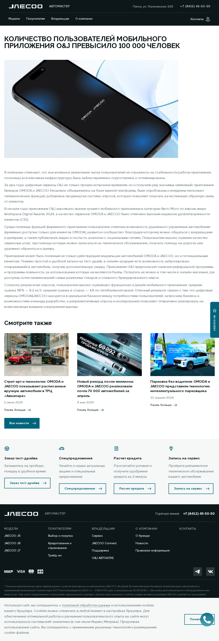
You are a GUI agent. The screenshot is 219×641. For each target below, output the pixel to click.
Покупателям (35, 18)
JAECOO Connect (104, 543)
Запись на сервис (188, 488)
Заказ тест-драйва (24, 483)
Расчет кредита (131, 488)
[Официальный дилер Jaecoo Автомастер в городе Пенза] (25, 6)
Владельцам (60, 18)
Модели (14, 18)
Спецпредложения (80, 488)
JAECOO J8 (12, 543)
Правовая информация (153, 550)
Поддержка (100, 550)
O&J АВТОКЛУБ (103, 558)
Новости (142, 543)
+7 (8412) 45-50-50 (199, 514)
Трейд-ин (55, 555)
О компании (84, 18)
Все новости (19, 423)
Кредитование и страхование (59, 546)
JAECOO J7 (12, 550)
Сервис (97, 535)
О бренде (143, 535)
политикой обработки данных (86, 605)
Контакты (187, 528)
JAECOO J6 (12, 535)
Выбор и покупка (60, 535)
